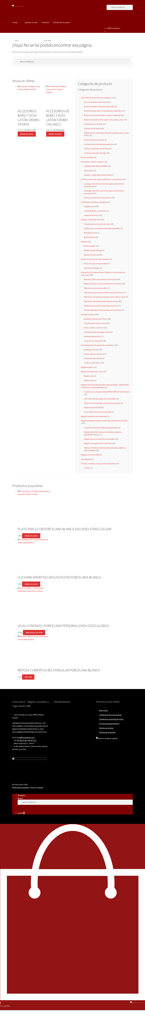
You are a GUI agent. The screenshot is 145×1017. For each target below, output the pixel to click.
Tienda (15, 22)
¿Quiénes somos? (31, 22)
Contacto (45, 22)
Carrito (21, 813)
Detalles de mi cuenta (61, 22)
